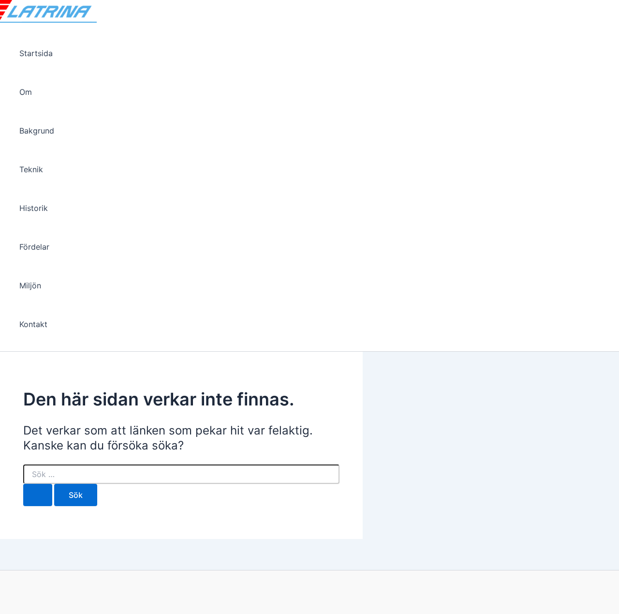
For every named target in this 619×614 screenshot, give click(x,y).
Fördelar (34, 247)
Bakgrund (36, 130)
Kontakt (33, 324)
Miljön (30, 285)
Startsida (36, 53)
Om (25, 92)
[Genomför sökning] (37, 495)
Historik (33, 208)
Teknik (31, 169)
